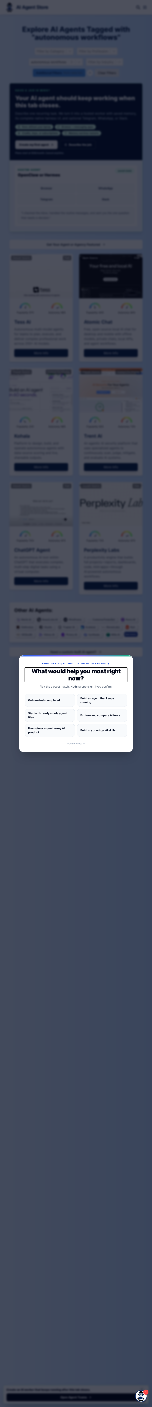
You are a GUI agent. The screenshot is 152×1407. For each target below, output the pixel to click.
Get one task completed (44, 700)
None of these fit (76, 743)
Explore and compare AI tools (100, 715)
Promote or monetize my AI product (46, 730)
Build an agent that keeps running (97, 700)
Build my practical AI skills (98, 730)
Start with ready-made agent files (47, 715)
